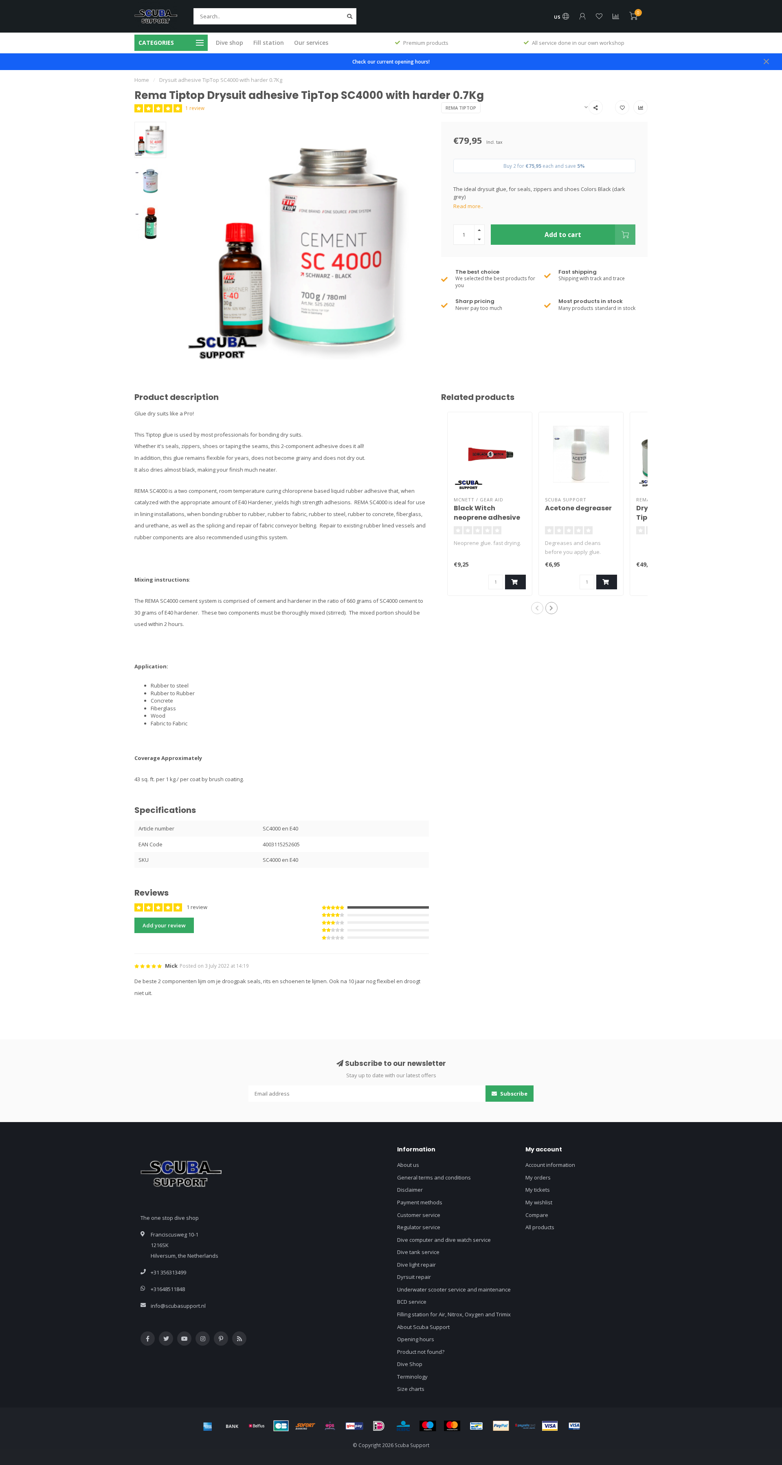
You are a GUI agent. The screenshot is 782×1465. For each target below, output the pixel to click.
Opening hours (415, 1339)
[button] (537, 608)
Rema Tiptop (461, 108)
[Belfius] (256, 1426)
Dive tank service (418, 1252)
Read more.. (468, 206)
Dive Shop (409, 1364)
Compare (536, 1215)
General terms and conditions (434, 1177)
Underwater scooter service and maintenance (454, 1289)
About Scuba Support (423, 1327)
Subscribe (513, 1093)
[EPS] (330, 1426)
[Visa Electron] (574, 1426)
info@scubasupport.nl (178, 1305)
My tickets (537, 1189)
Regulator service (418, 1227)
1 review (194, 108)
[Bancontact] (476, 1426)
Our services (311, 42)
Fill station (268, 42)
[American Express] (208, 1426)
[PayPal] (501, 1426)
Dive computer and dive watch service (444, 1239)
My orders (538, 1177)
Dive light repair (416, 1264)
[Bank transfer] (232, 1426)
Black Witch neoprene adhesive (487, 512)
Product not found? (420, 1351)
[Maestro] (427, 1426)
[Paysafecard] (525, 1426)
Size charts (410, 1389)
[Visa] (550, 1426)
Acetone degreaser (578, 508)
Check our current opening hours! (391, 61)
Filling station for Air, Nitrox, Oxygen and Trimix (454, 1314)
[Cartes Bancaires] (281, 1426)
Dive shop (229, 42)
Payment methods (419, 1202)
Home (141, 79)
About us (408, 1164)
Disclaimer (410, 1189)
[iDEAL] (379, 1426)
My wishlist (538, 1202)
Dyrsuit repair (414, 1277)
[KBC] (403, 1426)
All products (539, 1227)
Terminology (412, 1376)
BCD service (411, 1301)
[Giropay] (354, 1426)
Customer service (418, 1215)
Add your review (164, 925)
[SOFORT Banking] (305, 1426)
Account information (550, 1164)
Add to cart (563, 234)
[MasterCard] (452, 1426)
